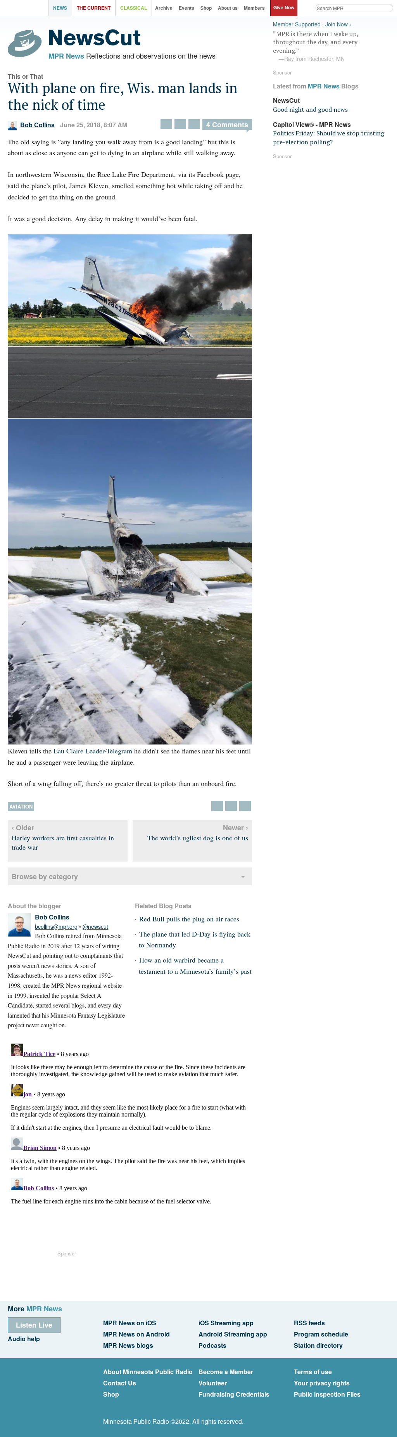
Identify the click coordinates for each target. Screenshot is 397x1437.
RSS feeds (309, 1322)
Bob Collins (37, 124)
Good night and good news (310, 109)
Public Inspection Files (327, 1394)
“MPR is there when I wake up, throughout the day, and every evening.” (315, 46)
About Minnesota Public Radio (148, 1371)
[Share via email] (194, 124)
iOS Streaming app (226, 1322)
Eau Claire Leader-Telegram (92, 750)
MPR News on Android (136, 1334)
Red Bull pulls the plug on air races (189, 918)
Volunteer (212, 1382)
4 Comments (227, 124)
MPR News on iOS (129, 1322)
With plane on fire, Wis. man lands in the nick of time (123, 96)
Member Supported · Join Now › (312, 24)
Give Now (283, 7)
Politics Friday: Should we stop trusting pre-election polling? (328, 137)
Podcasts (212, 1345)
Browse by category (45, 876)
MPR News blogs (128, 1345)
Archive (164, 7)
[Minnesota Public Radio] (26, 8)
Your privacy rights (322, 1382)
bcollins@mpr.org (56, 926)
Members (254, 7)
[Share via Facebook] (180, 124)
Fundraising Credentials (233, 1394)
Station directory (318, 1345)
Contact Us (119, 1382)
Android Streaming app (232, 1334)
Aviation (21, 806)
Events (186, 7)
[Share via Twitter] (166, 124)
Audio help (24, 1338)
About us (228, 7)
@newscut (95, 926)
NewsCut (286, 100)
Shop (206, 7)
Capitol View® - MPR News (312, 124)
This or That (25, 76)
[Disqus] (130, 1137)
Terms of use (313, 1371)
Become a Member (225, 1371)
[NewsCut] (94, 43)
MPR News (66, 56)
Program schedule (321, 1334)
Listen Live (34, 1325)
